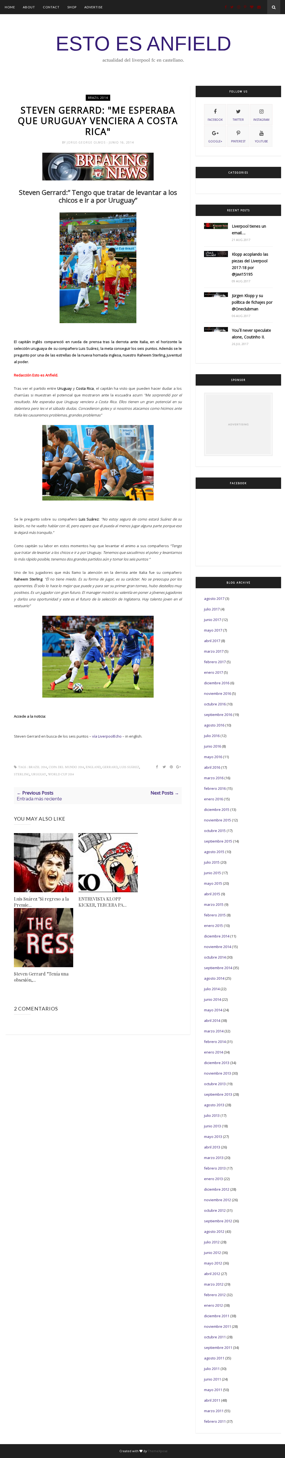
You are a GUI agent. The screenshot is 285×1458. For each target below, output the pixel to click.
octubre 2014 (215, 957)
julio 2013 (212, 1115)
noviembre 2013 (217, 1073)
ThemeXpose (158, 1451)
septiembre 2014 (218, 967)
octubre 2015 (215, 830)
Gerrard (110, 767)
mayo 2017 (213, 630)
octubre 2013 (215, 1083)
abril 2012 (212, 1273)
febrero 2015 (215, 914)
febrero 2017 (215, 661)
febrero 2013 (215, 1168)
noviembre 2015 (217, 820)
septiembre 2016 (218, 714)
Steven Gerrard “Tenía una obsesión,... (41, 977)
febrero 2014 (215, 1041)
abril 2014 (212, 1020)
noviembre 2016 (217, 693)
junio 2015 (212, 872)
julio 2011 (212, 1368)
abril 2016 (212, 767)
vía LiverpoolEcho (107, 736)
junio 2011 (212, 1379)
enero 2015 (213, 925)
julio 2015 (212, 862)
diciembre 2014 (216, 936)
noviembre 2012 (217, 1199)
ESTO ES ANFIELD (143, 43)
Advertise (93, 7)
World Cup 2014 (61, 774)
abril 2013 (212, 1147)
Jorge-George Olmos (87, 142)
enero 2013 (213, 1178)
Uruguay (38, 774)
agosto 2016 (214, 725)
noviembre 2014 (217, 946)
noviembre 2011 (217, 1326)
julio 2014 (212, 988)
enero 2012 (213, 1305)
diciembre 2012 (216, 1189)
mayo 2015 (213, 883)
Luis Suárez (129, 767)
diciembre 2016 (216, 682)
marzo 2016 (213, 777)
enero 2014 (213, 1052)
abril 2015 (212, 893)
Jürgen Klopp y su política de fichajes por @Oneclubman (252, 302)
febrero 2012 (215, 1294)
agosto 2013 (214, 1104)
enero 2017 (213, 672)
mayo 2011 (213, 1389)
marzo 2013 (213, 1157)
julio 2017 (212, 609)
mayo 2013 (213, 1136)
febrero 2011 (215, 1421)
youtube (261, 141)
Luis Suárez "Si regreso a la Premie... (41, 902)
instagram (261, 120)
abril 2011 (212, 1400)
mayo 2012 (213, 1263)
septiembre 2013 (218, 1094)
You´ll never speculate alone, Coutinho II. (251, 334)
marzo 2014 (213, 1031)
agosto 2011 (214, 1358)
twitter (238, 120)
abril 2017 (212, 640)
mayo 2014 (213, 1009)
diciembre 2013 (216, 1062)
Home (10, 7)
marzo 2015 (213, 904)
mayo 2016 (213, 756)
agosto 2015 (214, 851)
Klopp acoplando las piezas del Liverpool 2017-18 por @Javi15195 (250, 264)
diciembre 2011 (216, 1315)
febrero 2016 (215, 788)
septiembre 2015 (218, 841)
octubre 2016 (215, 704)
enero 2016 (213, 798)
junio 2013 (212, 1125)
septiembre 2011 (218, 1347)
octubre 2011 (215, 1336)
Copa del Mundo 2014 (66, 767)
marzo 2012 (213, 1284)
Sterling (22, 774)
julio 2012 (212, 1242)
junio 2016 (212, 746)
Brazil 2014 (98, 98)
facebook (215, 120)
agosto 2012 (214, 1231)
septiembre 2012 (218, 1220)
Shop (72, 7)
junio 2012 (212, 1252)
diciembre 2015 (216, 809)
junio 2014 (212, 999)
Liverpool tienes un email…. (249, 229)
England (93, 767)
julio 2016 (212, 735)
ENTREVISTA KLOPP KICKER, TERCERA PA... (102, 902)
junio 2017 (212, 619)
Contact (51, 7)
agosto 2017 (214, 598)
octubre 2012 (215, 1210)
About (29, 7)
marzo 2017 (213, 651)
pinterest (238, 141)
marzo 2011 (213, 1410)
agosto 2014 (214, 978)
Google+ (215, 141)
